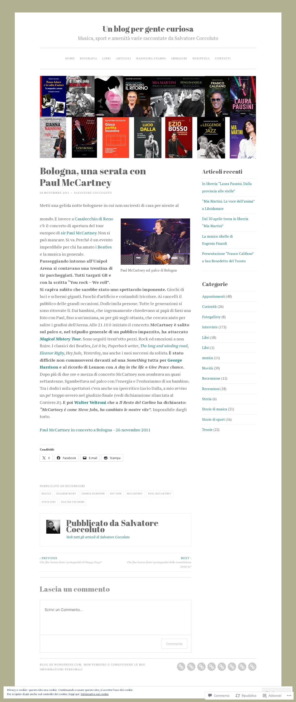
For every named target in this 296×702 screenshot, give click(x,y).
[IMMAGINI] (232, 667)
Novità (207, 368)
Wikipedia (201, 58)
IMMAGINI (179, 58)
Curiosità (209, 306)
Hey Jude (116, 493)
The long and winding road (164, 345)
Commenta (174, 644)
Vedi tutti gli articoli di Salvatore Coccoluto (98, 537)
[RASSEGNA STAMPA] (222, 667)
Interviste (210, 327)
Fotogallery (211, 317)
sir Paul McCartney (78, 233)
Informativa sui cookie (95, 694)
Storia (207, 398)
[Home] (181, 667)
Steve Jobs (49, 501)
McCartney (135, 493)
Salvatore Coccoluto (93, 192)
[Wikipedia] (242, 667)
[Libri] (201, 667)
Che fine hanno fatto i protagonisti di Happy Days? (71, 560)
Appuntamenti (213, 296)
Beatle (46, 493)
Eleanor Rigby (52, 353)
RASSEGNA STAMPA (151, 58)
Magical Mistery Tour (60, 339)
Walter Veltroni (90, 402)
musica (207, 357)
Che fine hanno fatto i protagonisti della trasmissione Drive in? (159, 562)
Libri (106, 58)
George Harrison (93, 493)
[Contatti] (252, 667)
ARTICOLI (123, 58)
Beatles (105, 247)
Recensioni (75, 486)
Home (70, 58)
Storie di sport (213, 419)
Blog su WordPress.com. (61, 664)
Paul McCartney (159, 493)
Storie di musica (214, 409)
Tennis (207, 429)
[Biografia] (191, 667)
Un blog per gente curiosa (148, 28)
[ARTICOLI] (211, 667)
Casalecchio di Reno (94, 218)
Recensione (211, 378)
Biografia (88, 58)
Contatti (223, 58)
